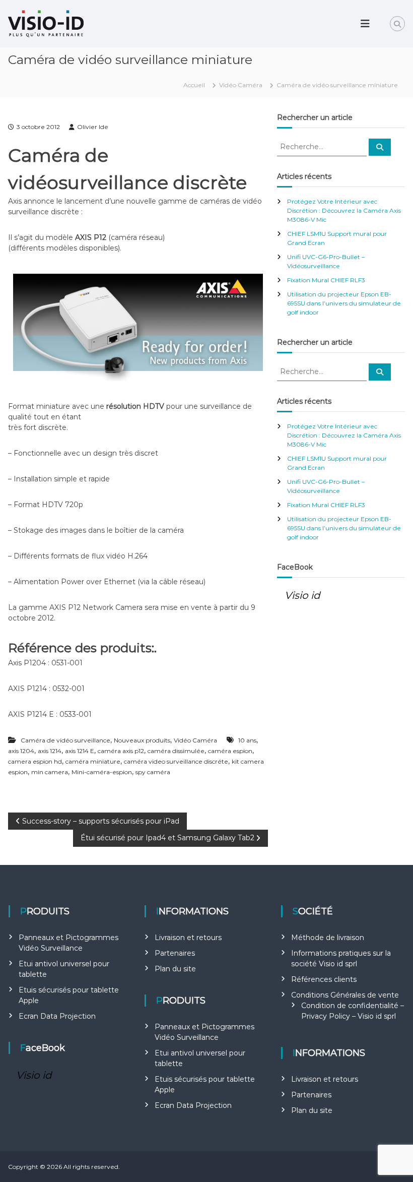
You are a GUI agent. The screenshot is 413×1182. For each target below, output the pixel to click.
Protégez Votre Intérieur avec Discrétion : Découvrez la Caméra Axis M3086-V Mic (344, 210)
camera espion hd (35, 761)
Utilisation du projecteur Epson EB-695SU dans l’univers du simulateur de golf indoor (344, 303)
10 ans (247, 740)
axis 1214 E (79, 751)
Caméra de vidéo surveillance (65, 740)
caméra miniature (92, 761)
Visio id (302, 595)
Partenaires (175, 953)
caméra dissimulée (176, 751)
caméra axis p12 (121, 751)
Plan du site (175, 968)
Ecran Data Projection (57, 1016)
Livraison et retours (188, 937)
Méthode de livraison (327, 937)
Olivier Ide (92, 127)
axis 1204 (21, 751)
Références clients (324, 979)
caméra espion (230, 751)
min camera (49, 772)
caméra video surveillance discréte (176, 761)
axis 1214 (49, 751)
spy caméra (152, 772)
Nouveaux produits (142, 740)
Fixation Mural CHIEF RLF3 (326, 280)
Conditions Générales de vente (345, 995)
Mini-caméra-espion (102, 772)
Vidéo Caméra (240, 85)
